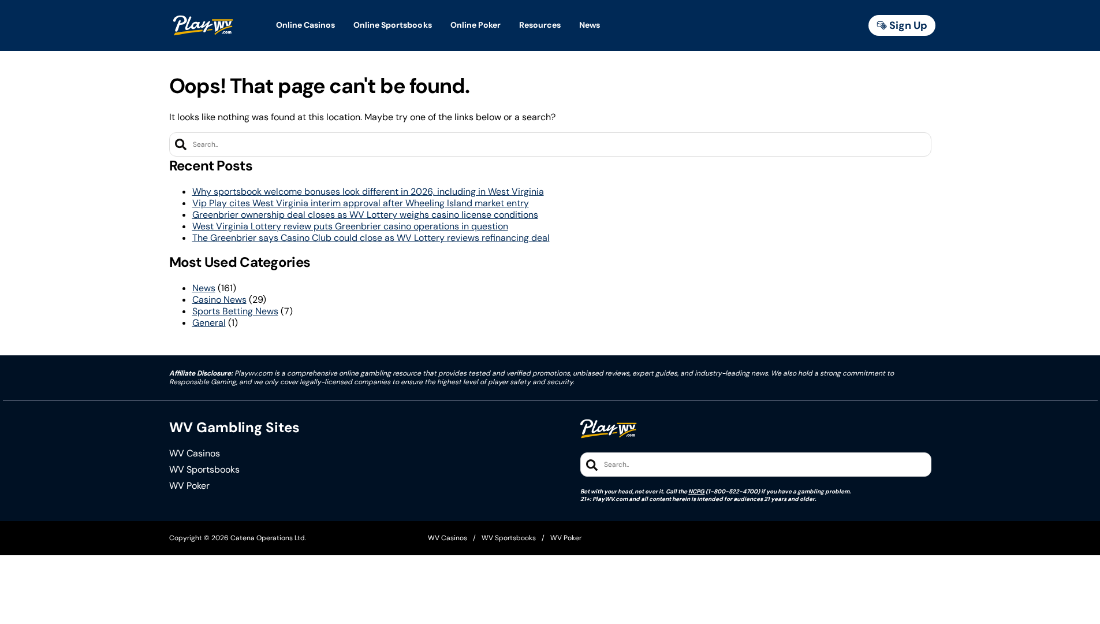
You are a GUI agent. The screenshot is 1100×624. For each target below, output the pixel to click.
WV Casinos (194, 453)
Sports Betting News (235, 311)
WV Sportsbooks (204, 470)
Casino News (219, 300)
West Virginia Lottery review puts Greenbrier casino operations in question (350, 226)
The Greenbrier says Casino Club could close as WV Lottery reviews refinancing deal (371, 238)
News (203, 288)
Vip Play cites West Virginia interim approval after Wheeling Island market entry (360, 203)
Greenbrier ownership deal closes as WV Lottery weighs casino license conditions (365, 215)
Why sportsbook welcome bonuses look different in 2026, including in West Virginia (368, 191)
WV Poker (189, 486)
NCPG (696, 491)
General (209, 323)
